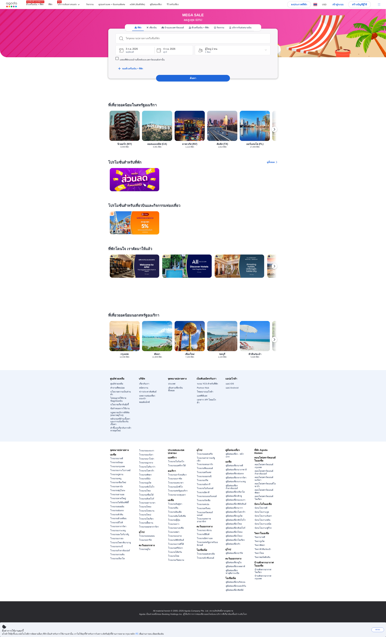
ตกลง (377, 629)
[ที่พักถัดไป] (274, 266)
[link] (134, 179)
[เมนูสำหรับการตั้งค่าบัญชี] (379, 4)
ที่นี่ (136, 634)
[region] (193, 130)
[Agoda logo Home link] (11, 4)
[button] (69, 4)
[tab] (138, 27)
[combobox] (197, 38)
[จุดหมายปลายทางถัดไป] (274, 129)
